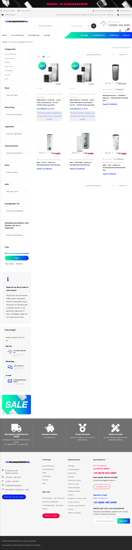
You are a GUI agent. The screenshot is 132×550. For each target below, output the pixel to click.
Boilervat (105, 92)
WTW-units (9, 66)
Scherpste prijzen (49, 434)
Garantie (126, 35)
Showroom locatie (9, 10)
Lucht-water (47, 94)
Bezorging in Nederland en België (16, 435)
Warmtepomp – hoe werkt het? (53, 498)
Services (8, 75)
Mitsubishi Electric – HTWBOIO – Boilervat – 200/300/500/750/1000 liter (115, 98)
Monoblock (55, 94)
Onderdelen (9, 70)
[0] (127, 31)
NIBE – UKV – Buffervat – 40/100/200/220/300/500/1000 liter (114, 167)
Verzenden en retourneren (77, 498)
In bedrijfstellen (98, 35)
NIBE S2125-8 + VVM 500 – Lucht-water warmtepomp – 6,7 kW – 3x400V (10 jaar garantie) (49, 102)
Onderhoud (114, 35)
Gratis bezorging (10, 14)
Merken (7, 62)
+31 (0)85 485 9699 (105, 502)
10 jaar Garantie (82, 434)
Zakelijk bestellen (125, 14)
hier (16, 314)
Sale (6, 79)
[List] (48, 57)
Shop (44, 472)
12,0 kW (73, 88)
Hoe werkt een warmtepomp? (104, 10)
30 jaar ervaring (125, 10)
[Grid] (39, 57)
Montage (84, 35)
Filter (17, 258)
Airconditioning (17, 35)
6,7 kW (40, 88)
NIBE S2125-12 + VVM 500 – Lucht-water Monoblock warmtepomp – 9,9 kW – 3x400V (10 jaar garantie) (82, 102)
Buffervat (105, 162)
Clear (118, 83)
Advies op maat (25, 10)
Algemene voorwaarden (33, 545)
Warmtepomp (33, 35)
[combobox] (17, 95)
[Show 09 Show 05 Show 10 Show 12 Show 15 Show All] (123, 54)
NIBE (60, 94)
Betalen (70, 495)
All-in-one (40, 94)
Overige (47, 35)
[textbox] (17, 95)
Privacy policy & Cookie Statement (13, 545)
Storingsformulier (101, 486)
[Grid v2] (43, 57)
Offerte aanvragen (51, 516)
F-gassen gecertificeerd (76, 505)
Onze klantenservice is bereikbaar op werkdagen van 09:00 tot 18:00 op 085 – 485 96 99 (84, 14)
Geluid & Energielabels (50, 502)
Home (4, 35)
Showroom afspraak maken (14, 497)
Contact (71, 509)
